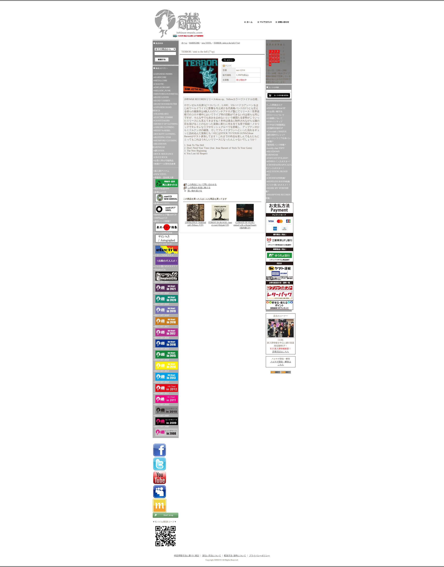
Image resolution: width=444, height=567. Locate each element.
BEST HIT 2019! (162, 304)
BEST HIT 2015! (162, 349)
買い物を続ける (194, 191)
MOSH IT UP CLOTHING (166, 124)
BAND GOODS (162, 97)
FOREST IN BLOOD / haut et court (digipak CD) (220, 223)
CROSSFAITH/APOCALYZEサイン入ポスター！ (279, 166)
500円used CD (161, 218)
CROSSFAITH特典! (276, 178)
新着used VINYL (162, 203)
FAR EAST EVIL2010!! (278, 158)
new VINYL (207, 43)
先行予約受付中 (162, 188)
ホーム (184, 43)
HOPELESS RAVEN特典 (279, 181)
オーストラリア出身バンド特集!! (278, 140)
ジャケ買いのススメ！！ (166, 266)
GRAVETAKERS (162, 120)
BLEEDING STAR (163, 137)
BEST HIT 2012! (162, 382)
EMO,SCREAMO (162, 87)
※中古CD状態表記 (276, 125)
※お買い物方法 (275, 111)
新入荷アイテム (162, 171)
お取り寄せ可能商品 (164, 160)
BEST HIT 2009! (162, 415)
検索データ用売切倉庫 (165, 164)
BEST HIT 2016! (162, 338)
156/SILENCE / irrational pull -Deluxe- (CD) (195, 223)
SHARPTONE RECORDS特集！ (278, 196)
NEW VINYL (160, 174)
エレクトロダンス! (163, 244)
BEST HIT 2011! (162, 393)
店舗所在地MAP (275, 128)
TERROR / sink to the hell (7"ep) (227, 43)
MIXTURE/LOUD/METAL (166, 94)
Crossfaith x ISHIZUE (277, 131)
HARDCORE (160, 77)
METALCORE (161, 80)
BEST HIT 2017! (162, 326)
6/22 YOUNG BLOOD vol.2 (277, 173)
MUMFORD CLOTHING (166, 140)
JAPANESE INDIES (163, 74)
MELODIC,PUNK (163, 90)
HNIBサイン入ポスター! (279, 161)
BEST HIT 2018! (162, 315)
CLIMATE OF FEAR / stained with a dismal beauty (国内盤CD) (245, 225)
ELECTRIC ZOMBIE (164, 117)
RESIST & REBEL (163, 130)
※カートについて (276, 115)
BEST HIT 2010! (162, 404)
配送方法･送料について (235, 555)
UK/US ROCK (161, 157)
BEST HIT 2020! (162, 293)
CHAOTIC (159, 84)
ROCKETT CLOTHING (165, 134)
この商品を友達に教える (198, 187)
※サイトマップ (275, 121)
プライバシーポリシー (259, 555)
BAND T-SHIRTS (162, 101)
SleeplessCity (160, 269)
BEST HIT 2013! (162, 371)
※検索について (275, 118)
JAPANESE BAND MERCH (162, 109)
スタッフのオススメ (164, 255)
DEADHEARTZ (162, 114)
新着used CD (160, 192)
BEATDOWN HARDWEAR (159, 145)
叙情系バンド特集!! (277, 145)
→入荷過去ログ (275, 105)
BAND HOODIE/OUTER (166, 104)
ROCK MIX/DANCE (164, 154)
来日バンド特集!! (163, 221)
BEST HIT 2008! (162, 427)
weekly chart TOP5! (276, 148)
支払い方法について (211, 555)
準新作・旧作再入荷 (164, 177)
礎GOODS (159, 150)
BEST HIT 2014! (162, 360)
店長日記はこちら (280, 351)
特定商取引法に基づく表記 (186, 555)
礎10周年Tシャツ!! (276, 135)
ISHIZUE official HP (276, 108)
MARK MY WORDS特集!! (277, 190)
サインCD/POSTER (163, 233)
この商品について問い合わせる (202, 184)
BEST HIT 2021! (162, 282)
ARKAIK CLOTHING (164, 127)
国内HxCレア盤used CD (165, 214)
